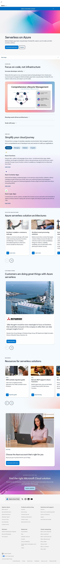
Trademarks (36, 561)
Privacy (23, 561)
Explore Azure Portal (14, 499)
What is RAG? (43, 549)
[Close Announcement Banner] (53, 8)
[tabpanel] (30, 177)
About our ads (44, 561)
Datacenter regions (6, 517)
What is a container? (45, 546)
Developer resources (25, 536)
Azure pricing (24, 512)
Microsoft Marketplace (6, 534)
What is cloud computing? (46, 531)
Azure (3, 5)
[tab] (8, 147)
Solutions (42, 509)
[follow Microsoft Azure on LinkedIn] (28, 499)
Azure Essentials (5, 521)
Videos (22, 547)
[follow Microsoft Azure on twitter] (22, 499)
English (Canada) (7, 553)
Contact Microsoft (16, 561)
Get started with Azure (6, 512)
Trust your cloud (5, 519)
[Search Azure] (1, 2)
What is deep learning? (45, 539)
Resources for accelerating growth (48, 512)
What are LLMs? (44, 544)
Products (23, 509)
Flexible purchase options (26, 517)
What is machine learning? (46, 536)
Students (23, 539)
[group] (17, 237)
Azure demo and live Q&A (46, 519)
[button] (30, 57)
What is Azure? (5, 509)
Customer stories (5, 524)
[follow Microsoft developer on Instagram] (25, 499)
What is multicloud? (45, 534)
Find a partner (5, 536)
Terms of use (29, 561)
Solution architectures (45, 514)
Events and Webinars (25, 541)
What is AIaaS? (43, 541)
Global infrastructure (6, 514)
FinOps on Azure (24, 519)
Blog (22, 534)
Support (42, 517)
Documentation (24, 531)
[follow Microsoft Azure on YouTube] (32, 499)
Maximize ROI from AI (25, 521)
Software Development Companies (9, 531)
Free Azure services (25, 514)
